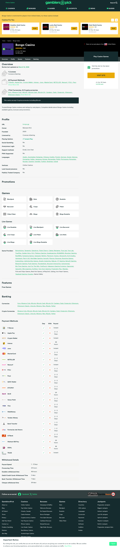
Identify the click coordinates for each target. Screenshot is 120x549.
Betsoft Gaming (71, 261)
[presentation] (112, 20)
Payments (81, 517)
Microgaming (27, 269)
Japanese (38, 159)
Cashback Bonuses (45, 521)
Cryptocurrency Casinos (28, 517)
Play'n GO (26, 258)
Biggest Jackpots (103, 508)
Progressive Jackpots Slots (105, 527)
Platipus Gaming (40, 253)
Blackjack (62, 508)
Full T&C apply (14, 31)
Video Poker (62, 521)
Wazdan (65, 269)
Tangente (27, 250)
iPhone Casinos (25, 524)
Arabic (25, 157)
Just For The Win (34, 266)
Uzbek (56, 161)
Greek (69, 157)
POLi (70, 82)
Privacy (4, 517)
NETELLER (57, 82)
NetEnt (44, 256)
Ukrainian (50, 161)
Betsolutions (19, 250)
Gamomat (70, 266)
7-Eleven (11, 82)
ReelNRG (18, 256)
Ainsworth (63, 256)
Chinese (46, 157)
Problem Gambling (7, 527)
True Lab (64, 250)
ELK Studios (71, 256)
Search (113, 3)
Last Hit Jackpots (103, 514)
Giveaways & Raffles (46, 505)
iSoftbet (35, 269)
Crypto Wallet (28, 82)
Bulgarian (39, 157)
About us (4, 505)
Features (27, 59)
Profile (13, 59)
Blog (3, 508)
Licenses (81, 521)
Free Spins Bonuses (46, 517)
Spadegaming (52, 253)
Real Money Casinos (27, 530)
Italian (32, 159)
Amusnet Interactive (54, 264)
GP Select (5, 511)
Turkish (43, 161)
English (52, 157)
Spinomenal (65, 264)
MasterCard (48, 82)
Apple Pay (18, 82)
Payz (74, 82)
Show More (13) (13, 85)
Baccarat (61, 517)
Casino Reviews (25, 514)
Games (20, 59)
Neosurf (65, 82)
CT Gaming (61, 261)
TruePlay (18, 253)
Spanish (31, 161)
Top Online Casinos (26, 508)
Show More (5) (25, 95)
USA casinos (82, 508)
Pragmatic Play (56, 269)
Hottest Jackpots (103, 511)
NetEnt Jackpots (102, 524)
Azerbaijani (32, 157)
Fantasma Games (28, 256)
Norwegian (51, 159)
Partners (4, 530)
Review (12, 28)
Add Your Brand (6, 521)
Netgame (57, 250)
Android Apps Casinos (27, 533)
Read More (68, 546)
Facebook (25, 494)
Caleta (51, 250)
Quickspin (19, 258)
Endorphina (19, 261)
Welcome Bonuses (45, 508)
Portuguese (65, 159)
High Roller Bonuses (46, 527)
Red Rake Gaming (37, 258)
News (93, 8)
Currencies (81, 514)
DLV (33, 253)
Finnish (57, 157)
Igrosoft (46, 258)
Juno (42, 82)
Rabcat (54, 261)
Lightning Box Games (31, 261)
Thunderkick (42, 264)
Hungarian (26, 159)
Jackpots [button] (73, 8)
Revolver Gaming (71, 253)
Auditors (80, 527)
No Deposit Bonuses (46, 511)
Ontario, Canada (26, 511)
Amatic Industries (45, 261)
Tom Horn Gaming (44, 269)
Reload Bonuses (45, 524)
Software (81, 524)
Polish (58, 159)
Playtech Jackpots (103, 521)
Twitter (34, 494)
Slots (60, 505)
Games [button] (52, 8)
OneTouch (43, 266)
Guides (111, 8)
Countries (81, 505)
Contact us (5, 524)
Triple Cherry (43, 250)
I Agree (113, 544)
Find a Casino (10, 2)
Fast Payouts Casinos (27, 521)
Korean (44, 159)
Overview (5, 59)
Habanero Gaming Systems (57, 266)
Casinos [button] (11, 8)
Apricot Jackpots (103, 517)
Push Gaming (32, 264)
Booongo (58, 258)
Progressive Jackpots (104, 505)
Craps (61, 514)
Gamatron (35, 250)
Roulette (61, 511)
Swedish (37, 161)
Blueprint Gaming (21, 264)
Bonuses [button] (32, 8)
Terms (3, 514)
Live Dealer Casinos (27, 527)
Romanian (72, 159)
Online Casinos (25, 505)
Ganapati (38, 256)
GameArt (18, 269)
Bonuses (43, 502)
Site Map (4, 533)
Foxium (56, 256)
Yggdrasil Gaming (21, 274)
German (63, 157)
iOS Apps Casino (26, 537)
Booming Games (68, 258)
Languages (81, 511)
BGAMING (60, 253)
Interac (36, 82)
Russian (25, 161)
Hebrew (74, 157)
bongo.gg (26, 124)
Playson (52, 258)
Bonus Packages (45, 514)
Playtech (50, 256)
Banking (35, 59)
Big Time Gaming (21, 266)
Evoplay (30, 274)
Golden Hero (26, 253)
